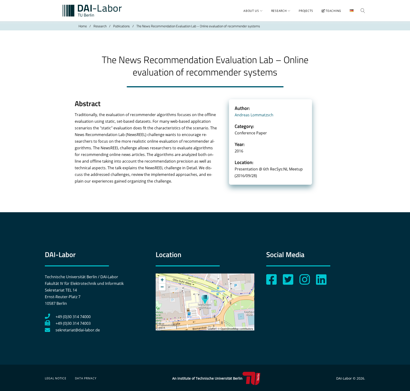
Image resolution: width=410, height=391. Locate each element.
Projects (306, 11)
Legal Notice (55, 378)
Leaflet (212, 328)
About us (251, 11)
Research (279, 11)
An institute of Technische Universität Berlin (207, 378)
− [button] (162, 287)
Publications (121, 26)
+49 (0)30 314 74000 (73, 316)
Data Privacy (86, 378)
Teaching (333, 11)
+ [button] (162, 280)
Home (83, 26)
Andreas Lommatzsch (254, 115)
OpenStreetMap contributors (236, 328)
